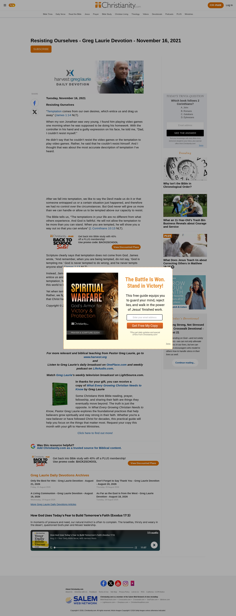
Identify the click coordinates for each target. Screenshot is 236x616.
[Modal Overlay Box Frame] (118, 308)
